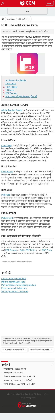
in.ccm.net (10, 339)
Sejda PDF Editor (28, 250)
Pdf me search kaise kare (13, 281)
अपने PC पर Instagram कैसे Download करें (19, 384)
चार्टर (45, 394)
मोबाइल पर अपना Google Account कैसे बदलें (19, 376)
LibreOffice (6, 145)
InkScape (5, 195)
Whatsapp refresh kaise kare (14, 291)
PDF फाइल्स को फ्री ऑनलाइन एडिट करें (21, 96)
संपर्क (40, 394)
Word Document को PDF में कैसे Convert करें (15, 350)
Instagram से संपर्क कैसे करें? (14, 373)
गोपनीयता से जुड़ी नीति (29, 394)
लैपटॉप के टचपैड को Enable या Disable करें (40, 350)
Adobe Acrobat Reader (15, 80)
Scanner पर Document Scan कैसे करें (18, 380)
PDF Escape (11, 250)
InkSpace (9, 90)
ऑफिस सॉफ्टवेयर (23, 19)
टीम (8, 394)
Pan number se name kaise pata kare (18, 285)
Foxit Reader (11, 87)
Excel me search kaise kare (14, 288)
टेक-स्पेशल (11, 19)
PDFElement (11, 93)
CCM (4, 339)
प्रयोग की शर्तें (16, 394)
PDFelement (7, 218)
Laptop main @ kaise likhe (13, 278)
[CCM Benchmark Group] (27, 405)
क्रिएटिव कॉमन (43, 339)
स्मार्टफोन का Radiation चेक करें (15, 369)
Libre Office (10, 83)
